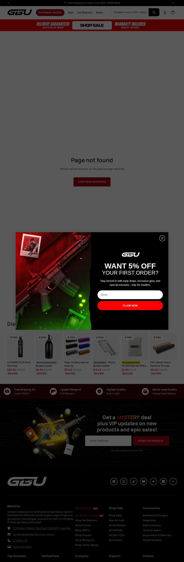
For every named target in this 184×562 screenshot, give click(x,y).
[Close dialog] (162, 238)
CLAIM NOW (130, 305)
